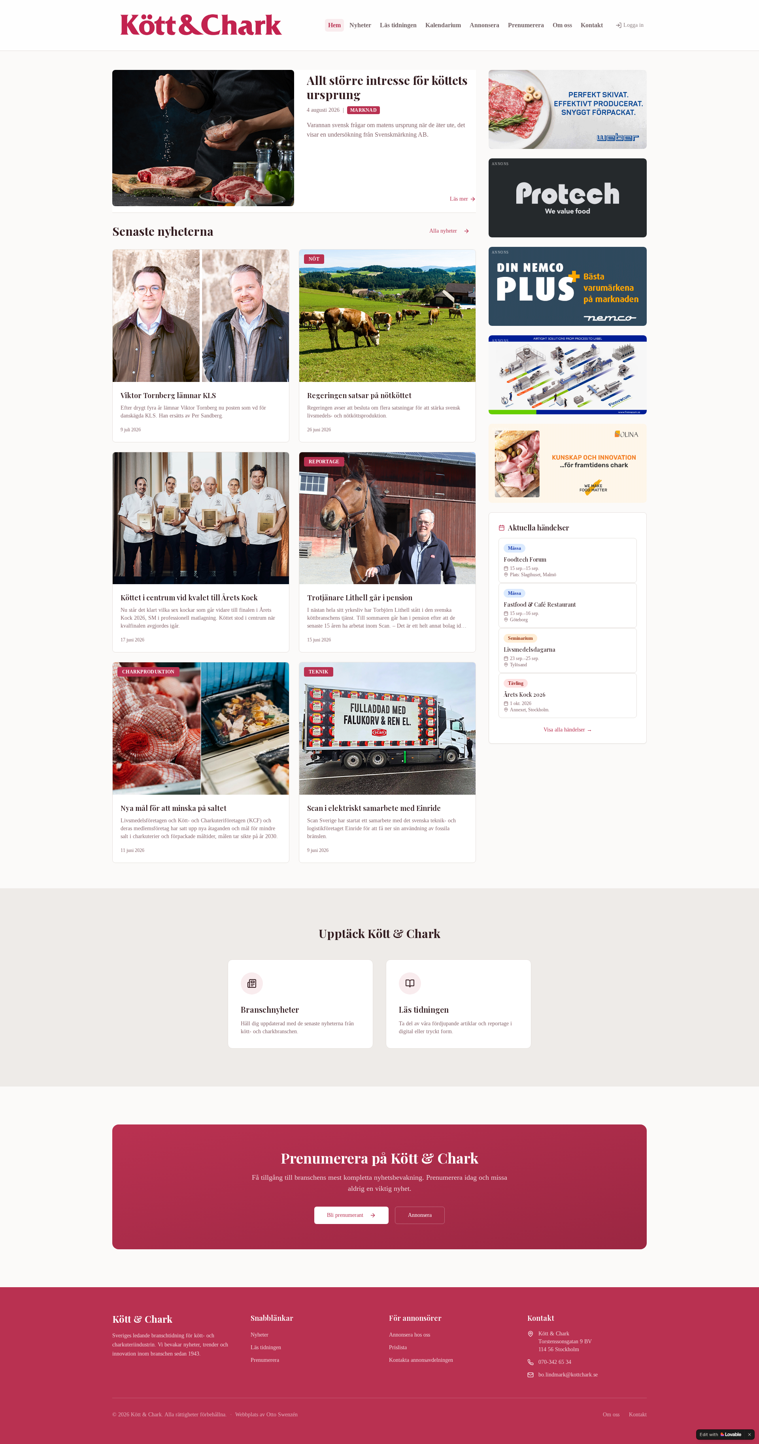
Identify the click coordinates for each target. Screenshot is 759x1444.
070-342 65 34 (554, 1362)
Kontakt (592, 25)
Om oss (562, 25)
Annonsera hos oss (409, 1335)
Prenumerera (526, 25)
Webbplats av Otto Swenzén (266, 1415)
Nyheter (360, 25)
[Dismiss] (749, 1434)
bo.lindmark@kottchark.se (568, 1375)
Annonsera (484, 25)
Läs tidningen (398, 25)
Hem (334, 25)
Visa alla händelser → (568, 730)
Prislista (398, 1347)
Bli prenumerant (345, 1215)
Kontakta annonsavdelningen (421, 1360)
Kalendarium (443, 25)
